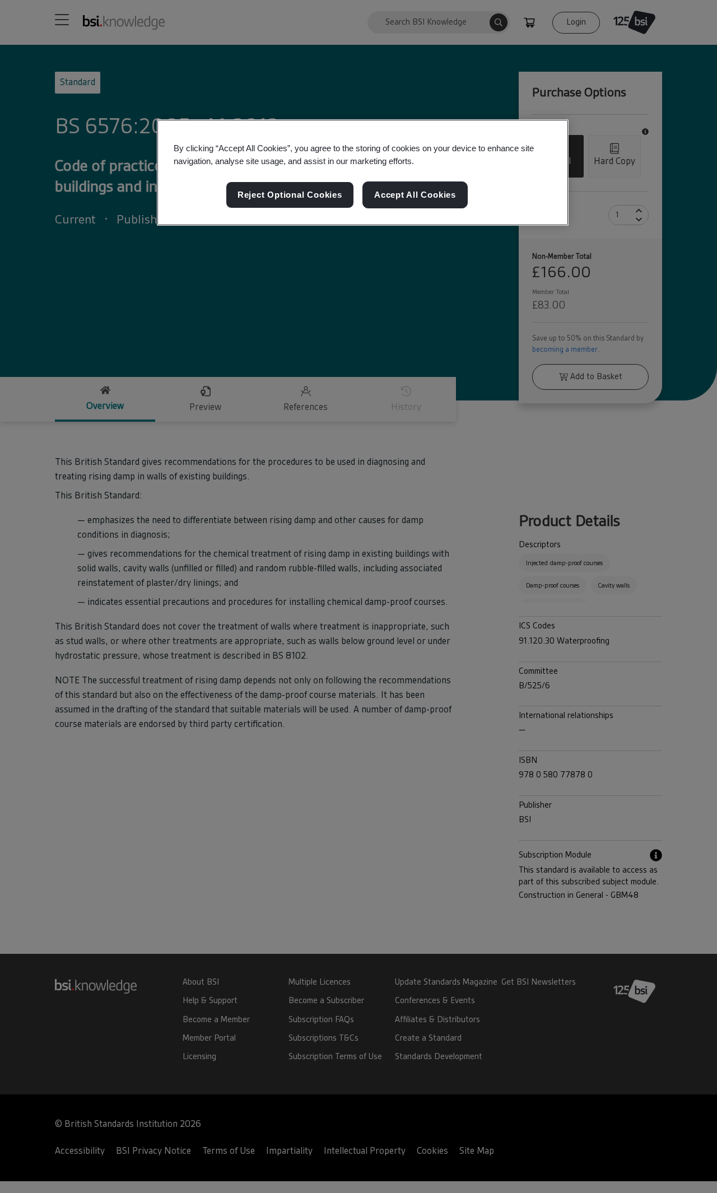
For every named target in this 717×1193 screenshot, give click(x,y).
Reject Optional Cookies (290, 194)
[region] (363, 172)
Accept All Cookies (415, 194)
